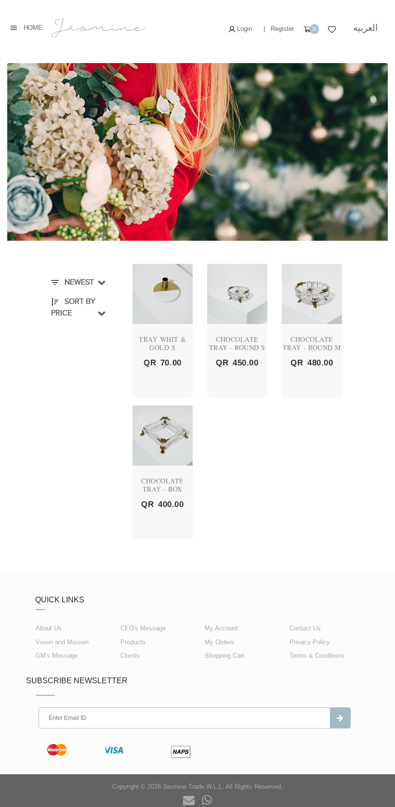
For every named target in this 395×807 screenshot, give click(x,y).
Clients (130, 655)
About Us (49, 628)
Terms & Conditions (317, 655)
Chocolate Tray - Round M (312, 343)
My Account (221, 628)
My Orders (219, 642)
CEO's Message (143, 628)
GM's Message (57, 655)
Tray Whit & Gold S (162, 343)
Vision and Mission (62, 642)
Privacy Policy (310, 642)
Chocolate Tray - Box (162, 485)
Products (132, 642)
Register (282, 28)
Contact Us (305, 628)
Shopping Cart (224, 655)
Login (243, 28)
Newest (78, 282)
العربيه (365, 28)
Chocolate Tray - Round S (237, 343)
